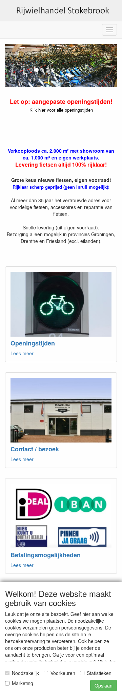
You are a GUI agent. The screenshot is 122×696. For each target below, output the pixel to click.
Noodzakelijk (25, 673)
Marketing (22, 683)
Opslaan (104, 685)
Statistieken (99, 673)
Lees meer (22, 353)
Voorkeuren (62, 673)
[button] (13, 65)
